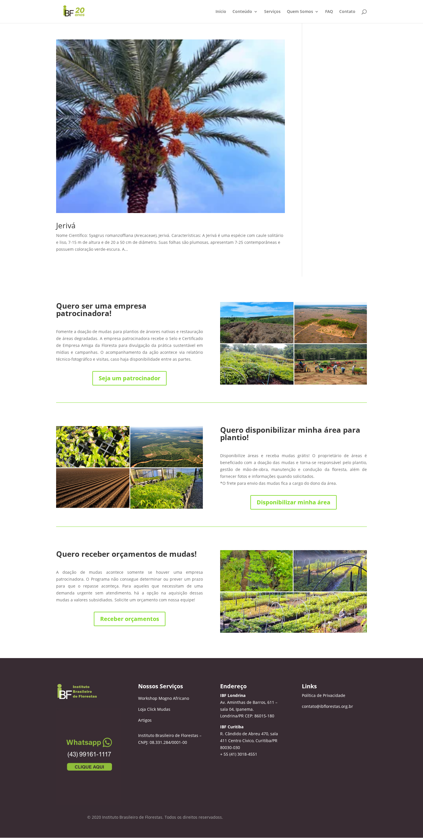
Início (221, 11)
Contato (347, 11)
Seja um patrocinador (129, 378)
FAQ (329, 11)
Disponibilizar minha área (293, 502)
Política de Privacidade (323, 695)
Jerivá (65, 225)
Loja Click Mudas (154, 709)
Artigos (145, 720)
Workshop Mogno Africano (163, 698)
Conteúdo (242, 11)
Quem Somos (300, 11)
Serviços (272, 11)
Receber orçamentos (129, 619)
